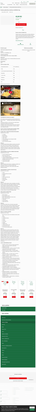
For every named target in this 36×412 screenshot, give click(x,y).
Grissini (14, 391)
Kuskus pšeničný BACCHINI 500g (5, 290)
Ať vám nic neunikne (18, 374)
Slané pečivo (4, 347)
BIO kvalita (4, 364)
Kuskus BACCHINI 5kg (14, 290)
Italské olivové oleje (16, 389)
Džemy (3, 350)
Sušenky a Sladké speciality (7, 345)
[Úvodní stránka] (3, 3)
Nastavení (32, 407)
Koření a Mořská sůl (5, 338)
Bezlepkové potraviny (6, 361)
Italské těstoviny (16, 387)
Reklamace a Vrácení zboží (29, 389)
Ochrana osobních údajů (23, 4)
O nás (14, 4)
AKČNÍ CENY (4, 307)
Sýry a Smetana (5, 340)
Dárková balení (4, 359)
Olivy (3, 331)
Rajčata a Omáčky (5, 333)
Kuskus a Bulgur (5, 322)
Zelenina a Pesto (5, 336)
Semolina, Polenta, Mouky (6, 319)
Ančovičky (15, 403)
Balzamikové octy (16, 400)
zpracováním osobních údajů (18, 380)
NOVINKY (3, 310)
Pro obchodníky (9, 4)
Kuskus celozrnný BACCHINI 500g (22, 290)
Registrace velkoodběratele (29, 387)
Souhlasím (32, 409)
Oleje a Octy (4, 329)
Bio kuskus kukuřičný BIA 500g (31, 290)
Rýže (3, 326)
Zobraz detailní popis (19, 40)
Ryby (3, 343)
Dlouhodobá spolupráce (29, 390)
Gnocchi (3, 324)
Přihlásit (18, 378)
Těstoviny (3, 317)
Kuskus (14, 394)
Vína (3, 352)
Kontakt (17, 4)
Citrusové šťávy (4, 357)
